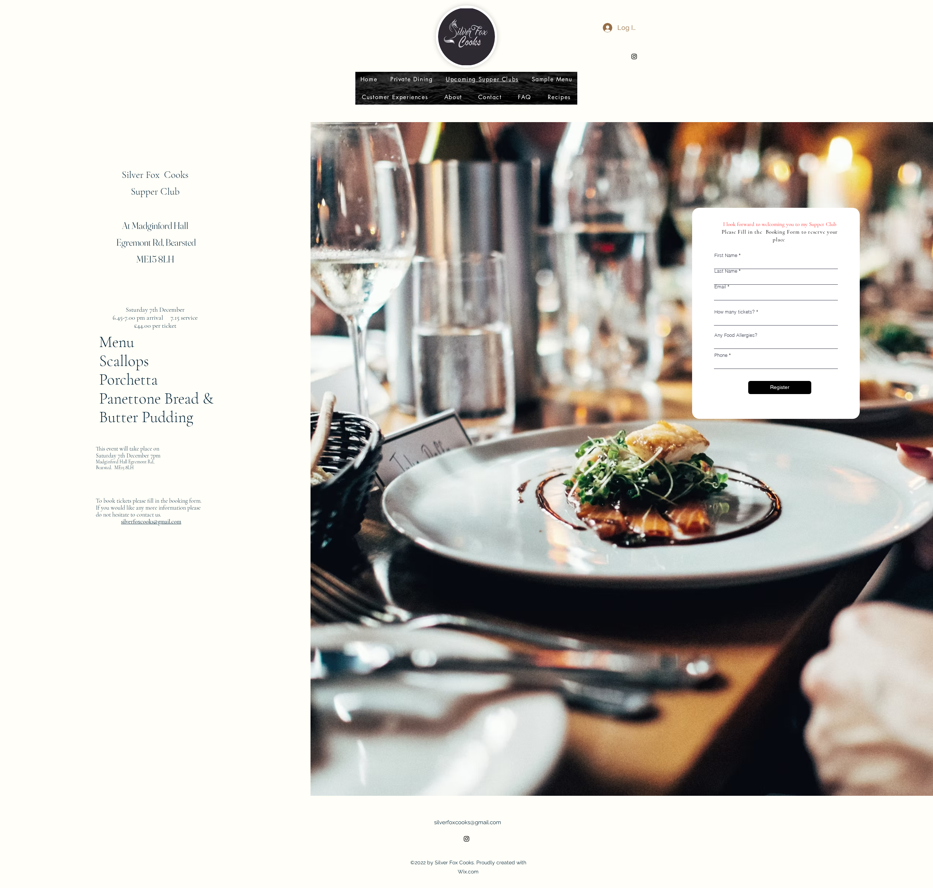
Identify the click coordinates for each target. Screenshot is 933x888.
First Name (725, 255)
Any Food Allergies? (735, 335)
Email (720, 286)
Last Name (725, 271)
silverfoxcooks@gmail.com (151, 521)
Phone (720, 355)
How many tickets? (734, 311)
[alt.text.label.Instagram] (634, 56)
